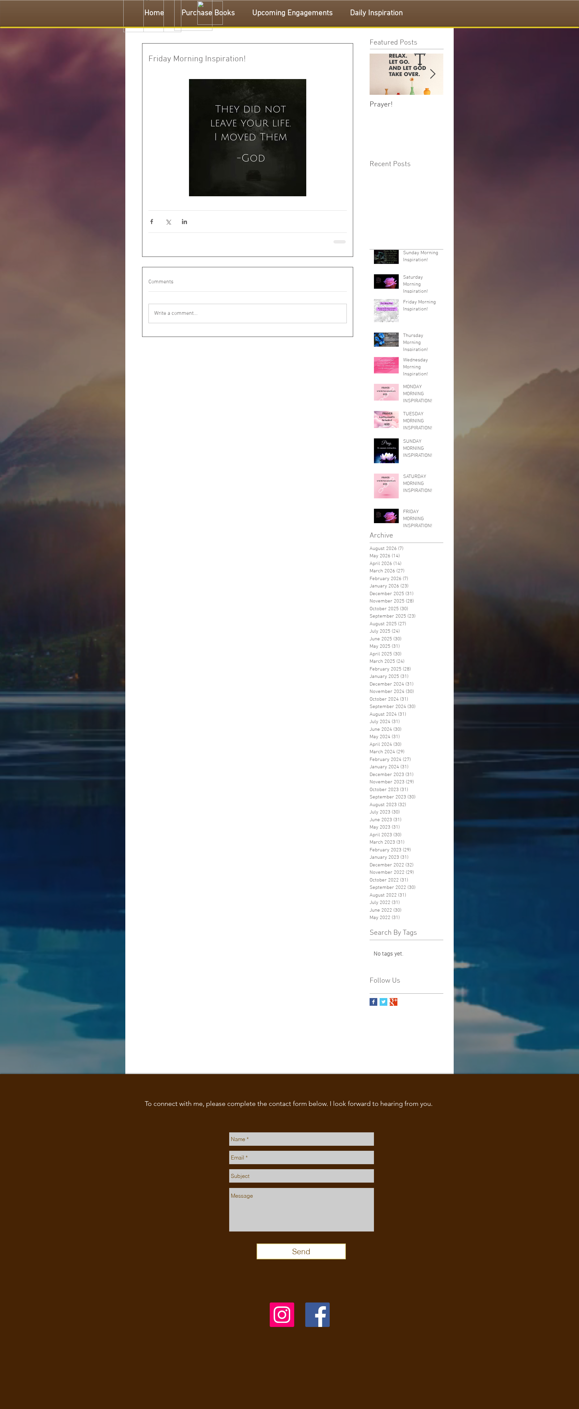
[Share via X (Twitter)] (168, 221)
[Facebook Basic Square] (373, 1007)
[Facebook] (317, 1320)
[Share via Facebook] (151, 221)
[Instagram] (282, 1320)
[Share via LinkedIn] (184, 221)
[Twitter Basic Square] (383, 1007)
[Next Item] (433, 74)
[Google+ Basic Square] (393, 1007)
